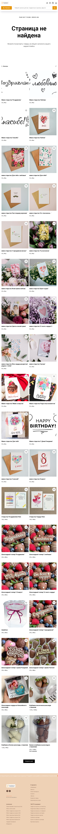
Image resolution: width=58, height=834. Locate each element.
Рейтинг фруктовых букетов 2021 (13, 819)
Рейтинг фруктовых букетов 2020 (13, 815)
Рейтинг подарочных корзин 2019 (13, 810)
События (32, 796)
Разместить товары (35, 798)
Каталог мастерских (35, 791)
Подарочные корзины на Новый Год (38, 806)
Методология (9, 823)
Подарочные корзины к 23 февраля (38, 810)
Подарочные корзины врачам (37, 815)
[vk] (7, 791)
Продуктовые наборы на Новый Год (38, 808)
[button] (47, 3)
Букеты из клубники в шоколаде (37, 819)
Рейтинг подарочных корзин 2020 (13, 813)
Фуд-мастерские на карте (36, 800)
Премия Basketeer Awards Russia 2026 (14, 806)
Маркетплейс (9, 796)
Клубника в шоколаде (35, 817)
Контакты (32, 793)
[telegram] (10, 791)
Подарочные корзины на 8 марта (37, 813)
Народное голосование (11, 821)
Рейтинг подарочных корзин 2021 (13, 817)
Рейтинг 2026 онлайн (10, 808)
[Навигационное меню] (56, 3)
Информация (33, 787)
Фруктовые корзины (35, 821)
